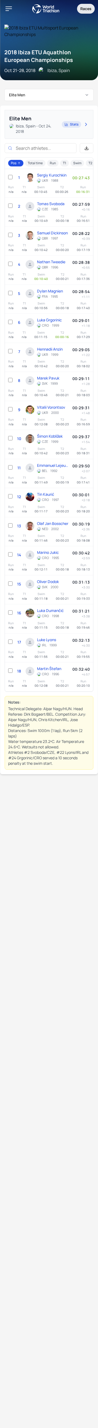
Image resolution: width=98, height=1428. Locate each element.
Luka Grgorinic (49, 319)
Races (85, 8)
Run (53, 163)
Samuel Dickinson (52, 232)
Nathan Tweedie (51, 261)
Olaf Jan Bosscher (52, 523)
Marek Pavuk (48, 378)
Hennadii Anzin (50, 349)
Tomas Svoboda (51, 203)
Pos (13, 163)
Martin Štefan (49, 668)
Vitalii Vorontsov (51, 407)
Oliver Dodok (48, 581)
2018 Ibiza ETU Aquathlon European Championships (38, 56)
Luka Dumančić (50, 610)
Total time (35, 163)
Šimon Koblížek (50, 436)
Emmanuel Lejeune (53, 465)
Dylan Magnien (50, 291)
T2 (90, 163)
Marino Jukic (48, 552)
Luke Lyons (46, 639)
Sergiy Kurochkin (51, 175)
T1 (64, 163)
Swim (77, 163)
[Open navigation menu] (8, 8)
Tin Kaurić (45, 494)
